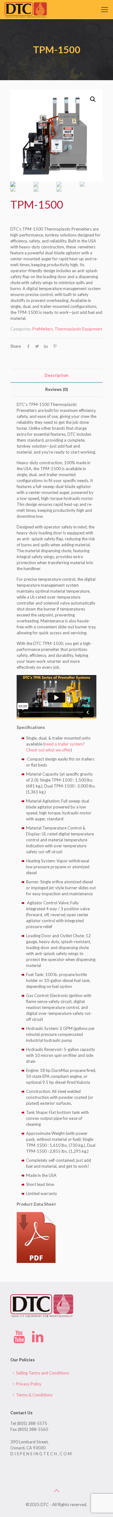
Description (56, 375)
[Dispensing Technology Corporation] (26, 9)
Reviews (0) (56, 389)
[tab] (56, 375)
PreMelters (42, 328)
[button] (93, 99)
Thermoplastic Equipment (78, 328)
